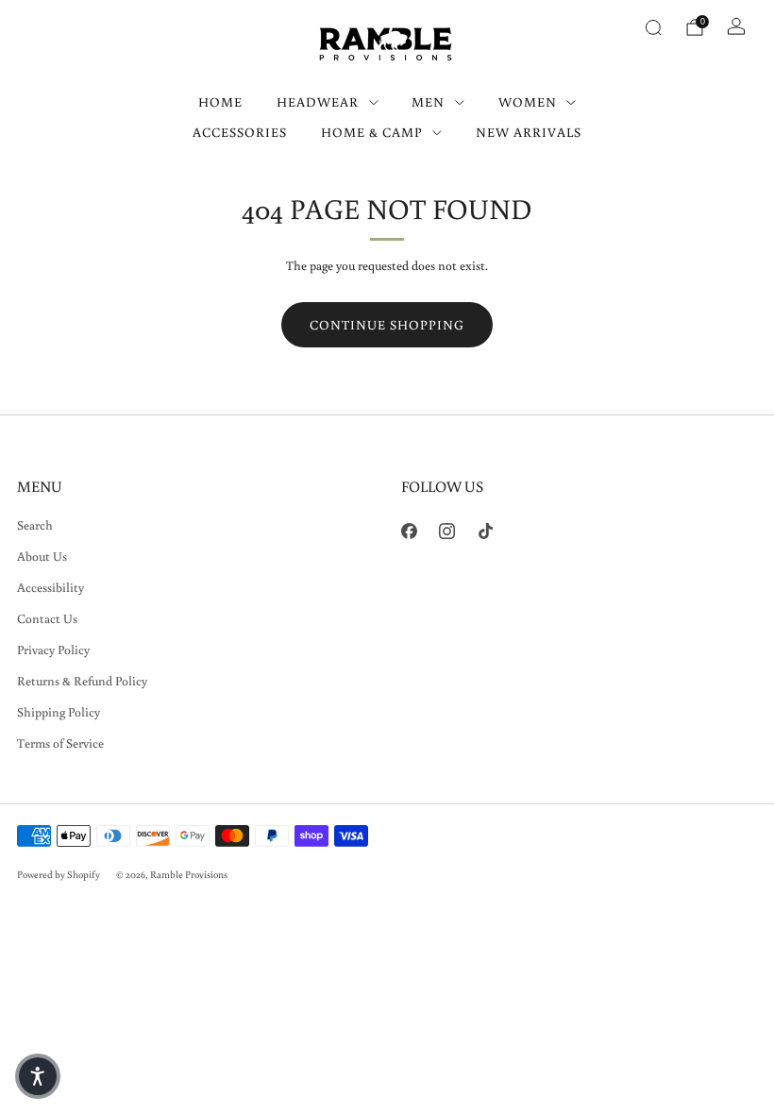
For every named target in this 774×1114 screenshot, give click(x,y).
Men (428, 101)
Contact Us (47, 618)
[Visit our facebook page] (409, 531)
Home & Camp (372, 132)
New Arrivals (528, 132)
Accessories (240, 132)
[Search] (653, 27)
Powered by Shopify (58, 874)
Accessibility (50, 587)
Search (35, 524)
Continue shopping (387, 324)
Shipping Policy (58, 711)
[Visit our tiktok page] (485, 531)
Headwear (318, 101)
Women (527, 101)
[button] (37, 1076)
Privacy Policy (53, 649)
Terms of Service (60, 742)
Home (220, 101)
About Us (42, 556)
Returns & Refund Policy (82, 680)
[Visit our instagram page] (448, 531)
